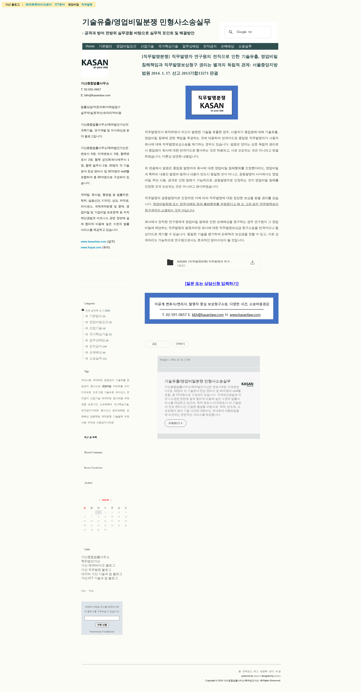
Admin (102, 278)
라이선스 (121, 392)
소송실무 (245, 46)
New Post (102, 284)
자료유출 (118, 386)
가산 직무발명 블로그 (96, 569)
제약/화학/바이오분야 (38, 4)
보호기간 (93, 404)
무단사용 (86, 380)
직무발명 (86, 4)
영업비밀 (106, 386)
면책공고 (247, 671)
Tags (86, 371)
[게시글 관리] (165, 344)
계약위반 (98, 380)
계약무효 (107, 398)
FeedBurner (108, 631)
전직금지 (210, 46)
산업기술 (147, 46)
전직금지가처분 (90, 410)
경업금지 (109, 380)
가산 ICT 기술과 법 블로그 (99, 578)
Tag (102, 266)
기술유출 (121, 380)
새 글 (278, 671)
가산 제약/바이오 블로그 (98, 565)
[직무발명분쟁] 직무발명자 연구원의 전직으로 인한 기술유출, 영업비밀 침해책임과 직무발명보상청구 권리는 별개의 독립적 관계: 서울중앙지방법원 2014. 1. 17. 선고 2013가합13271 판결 (210, 64)
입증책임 (95, 416)
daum (257, 676)
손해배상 (227, 46)
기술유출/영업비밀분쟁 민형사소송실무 (146, 22)
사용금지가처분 (105, 422)
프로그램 (98, 392)
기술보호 (109, 392)
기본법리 (105, 46)
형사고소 (106, 410)
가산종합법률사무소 (95, 557)
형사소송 (95, 386)
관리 (271, 671)
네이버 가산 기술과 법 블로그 (101, 574)
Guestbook (102, 272)
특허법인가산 (90, 561)
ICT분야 (60, 4)
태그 (256, 671)
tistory (278, 676)
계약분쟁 (107, 416)
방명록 (263, 671)
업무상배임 (191, 46)
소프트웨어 (106, 404)
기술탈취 (118, 416)
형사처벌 (118, 398)
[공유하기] (160, 344)
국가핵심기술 (168, 46)
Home (90, 46)
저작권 (91, 422)
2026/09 (105, 500)
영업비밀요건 (126, 46)
